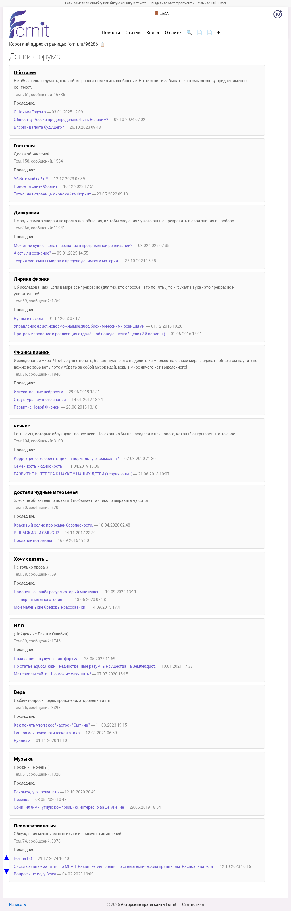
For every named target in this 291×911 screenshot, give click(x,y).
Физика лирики (32, 352)
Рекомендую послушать (36, 792)
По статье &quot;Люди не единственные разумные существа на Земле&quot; (85, 666)
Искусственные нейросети (38, 392)
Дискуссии (26, 212)
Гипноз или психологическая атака (47, 733)
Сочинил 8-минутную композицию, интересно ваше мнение (69, 807)
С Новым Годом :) (30, 112)
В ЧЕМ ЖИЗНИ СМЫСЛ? (36, 533)
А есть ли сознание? (32, 253)
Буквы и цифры (28, 318)
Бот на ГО (23, 858)
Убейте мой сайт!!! (31, 178)
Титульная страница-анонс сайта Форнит (52, 194)
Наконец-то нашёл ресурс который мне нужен (56, 592)
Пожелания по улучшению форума (46, 658)
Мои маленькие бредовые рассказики (49, 607)
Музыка (23, 759)
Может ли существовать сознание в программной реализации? (73, 245)
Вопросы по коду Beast (35, 874)
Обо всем (25, 72)
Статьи (133, 32)
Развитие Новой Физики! (37, 407)
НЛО (19, 626)
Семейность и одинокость (38, 466)
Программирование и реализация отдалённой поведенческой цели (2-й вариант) (89, 334)
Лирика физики (32, 279)
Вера (19, 692)
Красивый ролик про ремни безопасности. (53, 525)
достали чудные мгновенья (46, 492)
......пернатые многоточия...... (41, 599)
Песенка (22, 799)
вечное (22, 426)
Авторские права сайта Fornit (148, 904)
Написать (17, 904)
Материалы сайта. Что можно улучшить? (52, 674)
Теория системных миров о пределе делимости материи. (66, 261)
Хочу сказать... (31, 559)
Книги (152, 32)
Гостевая (24, 146)
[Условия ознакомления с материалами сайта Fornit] (277, 15)
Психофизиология (35, 826)
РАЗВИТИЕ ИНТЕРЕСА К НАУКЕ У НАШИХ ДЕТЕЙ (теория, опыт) (73, 474)
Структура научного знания (40, 399)
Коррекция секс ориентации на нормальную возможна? (66, 458)
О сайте (173, 32)
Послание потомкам (33, 540)
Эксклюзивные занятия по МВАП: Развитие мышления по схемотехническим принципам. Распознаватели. (114, 866)
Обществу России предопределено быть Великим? (61, 119)
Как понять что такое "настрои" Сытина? (52, 725)
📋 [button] (102, 44)
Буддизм (22, 740)
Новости (111, 32)
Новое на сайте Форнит (35, 186)
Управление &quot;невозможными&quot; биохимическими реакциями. (80, 326)
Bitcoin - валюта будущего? (39, 127)
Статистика (193, 904)
